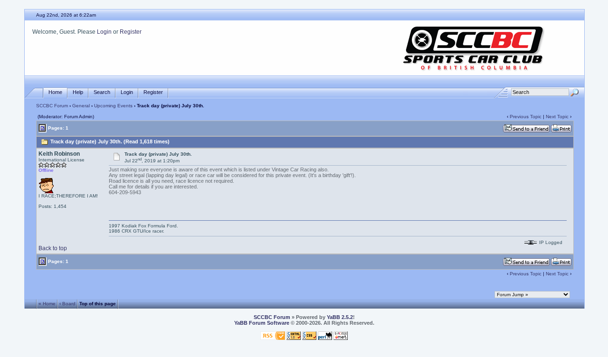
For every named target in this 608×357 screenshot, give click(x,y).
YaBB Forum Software (261, 323)
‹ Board (67, 303)
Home (55, 92)
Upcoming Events (113, 105)
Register (131, 31)
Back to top (52, 248)
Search (102, 92)
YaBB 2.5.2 (340, 317)
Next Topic (557, 116)
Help (78, 92)
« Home (47, 303)
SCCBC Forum (52, 105)
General (81, 105)
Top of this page (97, 303)
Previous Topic (526, 116)
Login (104, 31)
